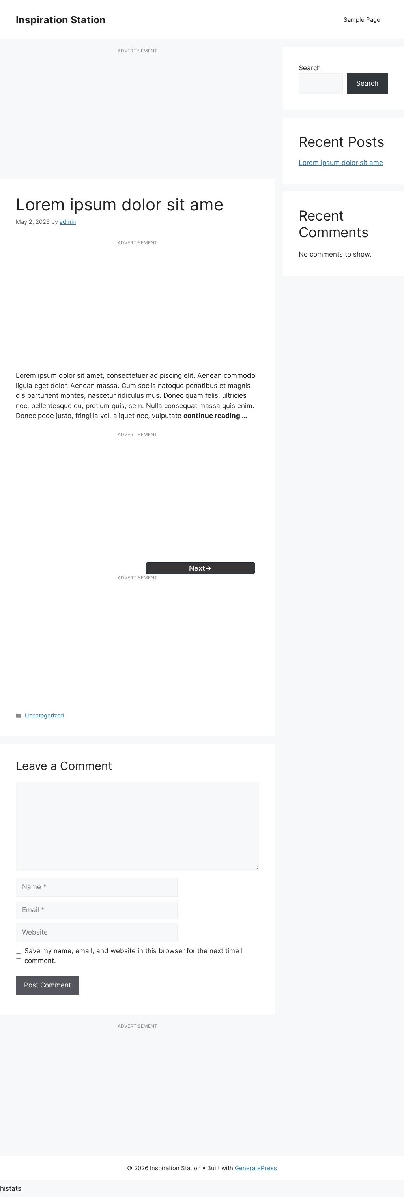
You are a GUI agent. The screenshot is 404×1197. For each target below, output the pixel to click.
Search (310, 68)
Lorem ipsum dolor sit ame (341, 163)
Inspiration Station (61, 20)
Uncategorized (44, 715)
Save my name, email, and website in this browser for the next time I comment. (133, 956)
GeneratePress (256, 1168)
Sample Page (362, 19)
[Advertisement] (137, 117)
